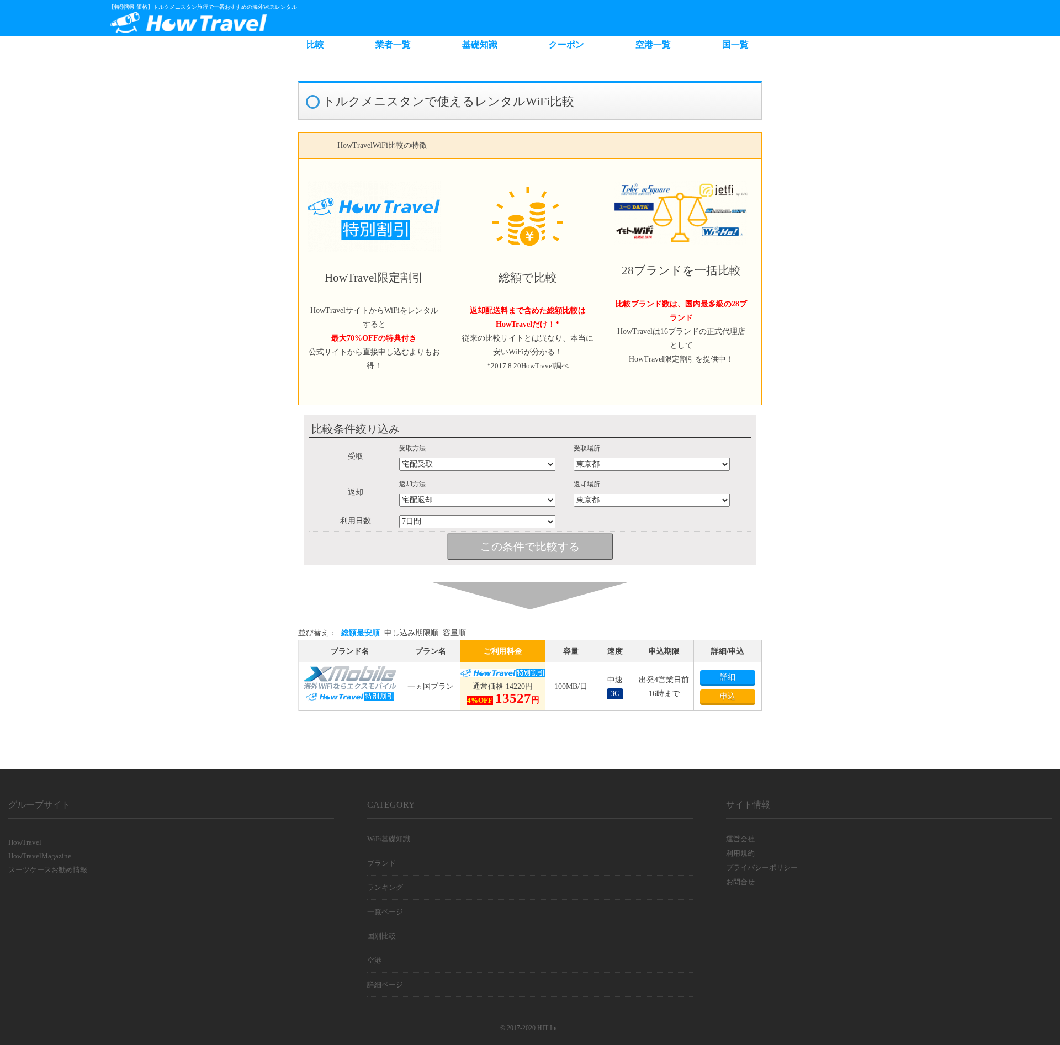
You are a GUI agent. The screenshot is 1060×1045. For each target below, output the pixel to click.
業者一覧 (393, 44)
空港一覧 (653, 44)
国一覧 (735, 44)
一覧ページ (385, 912)
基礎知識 (479, 44)
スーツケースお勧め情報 (47, 870)
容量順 (454, 633)
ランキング (385, 887)
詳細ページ (385, 984)
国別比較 (381, 936)
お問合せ (740, 882)
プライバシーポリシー (762, 867)
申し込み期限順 (411, 633)
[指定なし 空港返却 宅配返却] (481, 500)
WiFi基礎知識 (388, 839)
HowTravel (24, 842)
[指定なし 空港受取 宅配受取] (481, 464)
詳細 (727, 677)
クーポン (566, 44)
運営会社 (740, 839)
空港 (374, 960)
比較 (315, 44)
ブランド (381, 863)
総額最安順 (360, 633)
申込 (727, 696)
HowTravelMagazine (39, 856)
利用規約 (740, 853)
